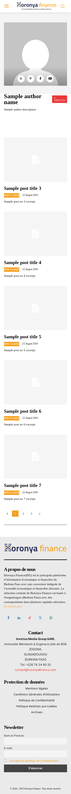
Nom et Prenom (14, 735)
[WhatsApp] (51, 618)
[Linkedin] (19, 618)
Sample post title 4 (22, 262)
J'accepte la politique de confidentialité (33, 760)
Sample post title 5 (22, 336)
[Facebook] (40, 78)
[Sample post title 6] (35, 382)
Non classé (11, 195)
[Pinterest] (30, 78)
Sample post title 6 (22, 411)
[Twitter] (21, 78)
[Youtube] (50, 78)
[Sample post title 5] (35, 308)
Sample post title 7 (22, 485)
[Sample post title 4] (35, 234)
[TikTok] (29, 618)
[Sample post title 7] (35, 457)
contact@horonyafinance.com (35, 670)
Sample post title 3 (22, 188)
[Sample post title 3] (35, 159)
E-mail (8, 748)
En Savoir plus (13, 606)
